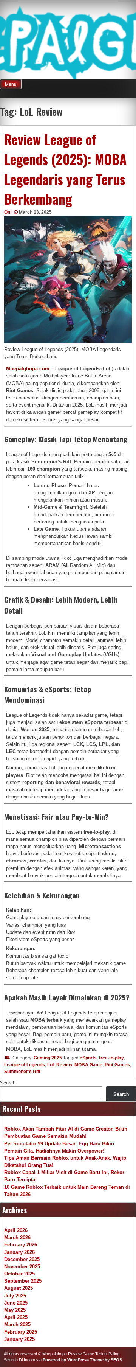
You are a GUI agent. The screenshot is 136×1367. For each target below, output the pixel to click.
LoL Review (59, 1064)
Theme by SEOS (106, 1360)
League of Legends (24, 1064)
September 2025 (23, 1281)
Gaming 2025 (48, 1058)
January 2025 (19, 1339)
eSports (88, 1058)
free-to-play (111, 1058)
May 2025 (15, 1310)
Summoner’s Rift (22, 1071)
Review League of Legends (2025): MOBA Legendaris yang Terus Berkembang (65, 169)
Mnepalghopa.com (27, 368)
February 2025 (20, 1332)
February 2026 (20, 1244)
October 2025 (19, 1274)
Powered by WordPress (66, 1360)
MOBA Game (88, 1064)
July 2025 (15, 1296)
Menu (11, 84)
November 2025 (22, 1266)
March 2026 (17, 1237)
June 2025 (16, 1303)
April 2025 (16, 1317)
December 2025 (22, 1259)
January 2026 (19, 1252)
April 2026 (16, 1230)
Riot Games (117, 1064)
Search (7, 1083)
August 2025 (18, 1288)
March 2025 (17, 1324)
